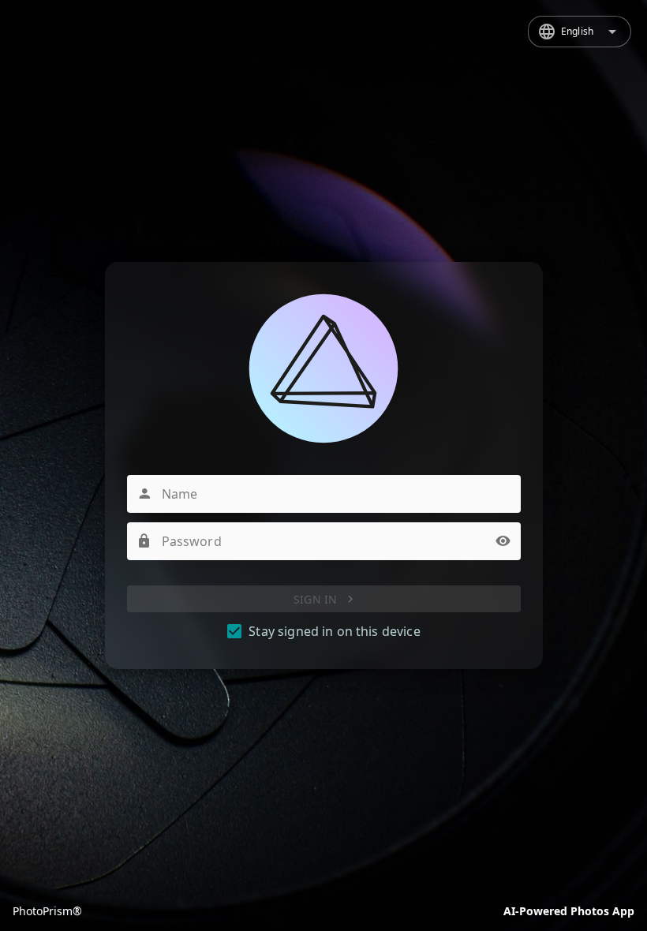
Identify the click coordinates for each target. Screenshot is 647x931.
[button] (503, 541)
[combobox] (579, 31)
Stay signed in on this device (334, 631)
